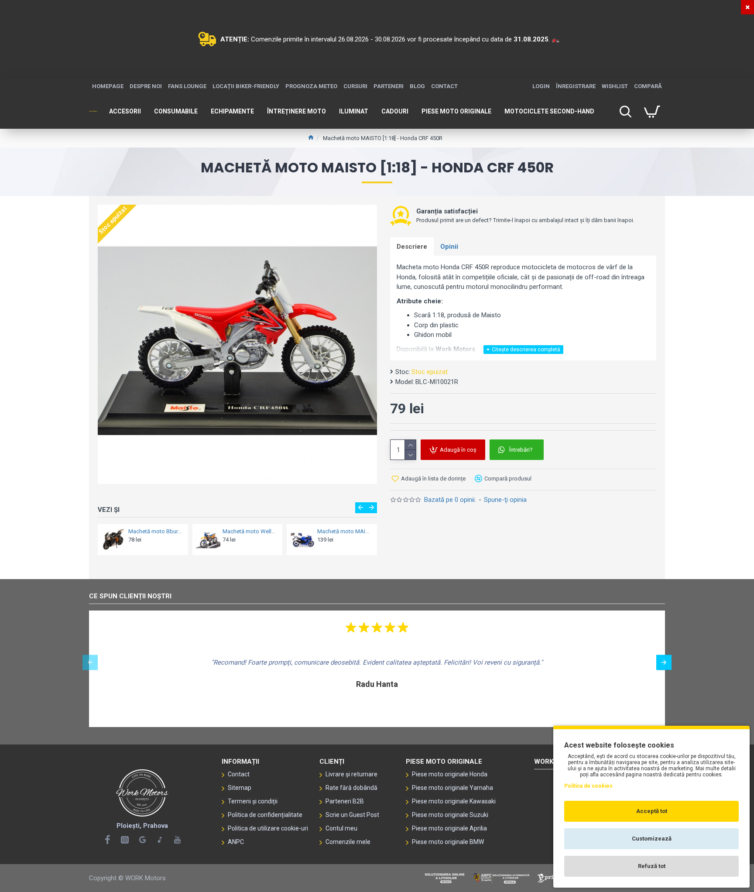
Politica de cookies (588, 786)
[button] (360, 507)
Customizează (652, 838)
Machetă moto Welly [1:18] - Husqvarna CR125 (250, 531)
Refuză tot (651, 866)
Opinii (449, 246)
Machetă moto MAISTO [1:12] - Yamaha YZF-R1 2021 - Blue (344, 531)
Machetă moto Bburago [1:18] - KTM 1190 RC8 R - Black (155, 531)
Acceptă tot (651, 811)
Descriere (412, 246)
